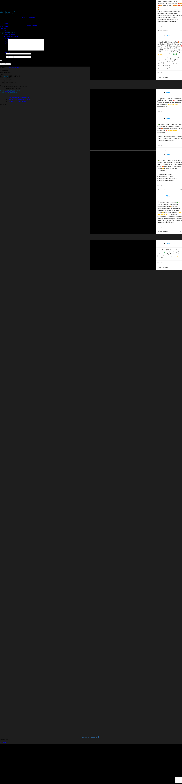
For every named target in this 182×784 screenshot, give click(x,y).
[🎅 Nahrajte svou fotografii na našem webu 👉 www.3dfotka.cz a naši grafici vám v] (45, 111)
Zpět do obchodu (13, 67)
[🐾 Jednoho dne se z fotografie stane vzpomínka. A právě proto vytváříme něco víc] (7, 111)
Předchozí (4, 27)
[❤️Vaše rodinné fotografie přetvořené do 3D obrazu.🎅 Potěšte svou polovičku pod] (30, 111)
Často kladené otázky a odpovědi (18, 97)
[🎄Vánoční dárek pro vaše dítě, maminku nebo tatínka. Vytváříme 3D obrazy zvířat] (38, 111)
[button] (11, 75)
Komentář (4, 50)
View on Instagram (163, 30)
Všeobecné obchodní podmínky (18, 101)
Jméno (2, 53)
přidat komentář (32, 25)
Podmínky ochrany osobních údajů (19, 99)
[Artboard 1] (8, 23)
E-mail (2, 57)
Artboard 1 (32, 17)
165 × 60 (24, 17)
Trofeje (6, 38)
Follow (168, 36)
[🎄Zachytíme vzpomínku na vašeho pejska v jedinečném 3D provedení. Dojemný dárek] (68, 111)
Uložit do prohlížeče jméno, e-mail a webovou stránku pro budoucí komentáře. (28, 60)
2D (5, 30)
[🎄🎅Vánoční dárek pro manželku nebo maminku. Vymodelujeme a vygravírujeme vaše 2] (76, 111)
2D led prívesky (9, 34)
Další (2, 28)
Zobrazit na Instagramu (89, 737)
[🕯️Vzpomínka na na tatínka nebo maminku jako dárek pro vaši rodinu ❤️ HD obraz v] (60, 111)
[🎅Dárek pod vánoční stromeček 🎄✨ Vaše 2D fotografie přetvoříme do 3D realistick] (83, 111)
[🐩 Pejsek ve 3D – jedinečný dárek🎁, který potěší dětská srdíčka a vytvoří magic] (53, 111)
